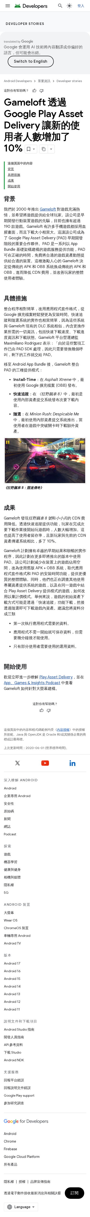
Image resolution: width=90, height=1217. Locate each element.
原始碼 (9, 811)
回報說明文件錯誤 (17, 1088)
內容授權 (63, 730)
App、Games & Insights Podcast (32, 683)
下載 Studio (12, 1052)
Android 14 (12, 986)
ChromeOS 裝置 (16, 928)
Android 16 (12, 971)
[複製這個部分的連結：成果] (20, 508)
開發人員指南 (14, 1037)
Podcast (10, 834)
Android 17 (12, 963)
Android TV (12, 943)
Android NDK (14, 1060)
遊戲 (7, 854)
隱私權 (9, 885)
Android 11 (12, 1009)
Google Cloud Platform (22, 1157)
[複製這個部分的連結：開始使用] (31, 667)
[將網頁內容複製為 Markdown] (43, 149)
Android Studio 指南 (19, 1029)
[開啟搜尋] (60, 6)
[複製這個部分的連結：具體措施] (31, 299)
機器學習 (10, 862)
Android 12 (12, 1001)
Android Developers (18, 81)
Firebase (10, 1149)
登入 (81, 6)
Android (10, 788)
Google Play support (19, 1095)
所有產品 (10, 1164)
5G (6, 892)
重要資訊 (44, 81)
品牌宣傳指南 (40, 1182)
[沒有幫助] (41, 90)
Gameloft (48, 209)
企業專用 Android (17, 796)
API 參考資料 (13, 1045)
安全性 (9, 803)
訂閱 (74, 1193)
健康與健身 (12, 869)
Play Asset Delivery (55, 677)
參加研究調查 (14, 1103)
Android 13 (12, 994)
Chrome (10, 1141)
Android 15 (12, 979)
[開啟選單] (7, 5)
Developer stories (25, 24)
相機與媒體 (12, 877)
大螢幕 (9, 912)
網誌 (7, 826)
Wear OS (11, 920)
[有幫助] (34, 90)
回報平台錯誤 (14, 1080)
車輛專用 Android (17, 935)
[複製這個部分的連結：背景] (20, 199)
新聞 (7, 819)
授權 (22, 1182)
